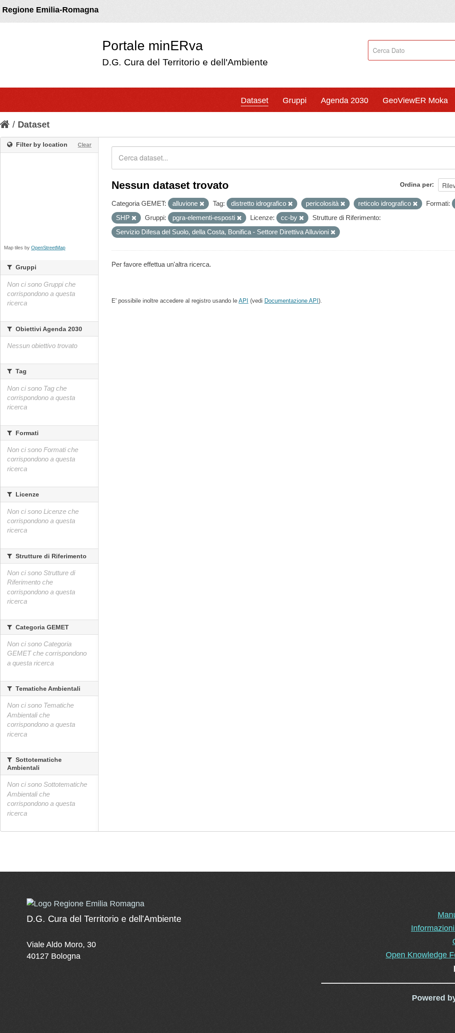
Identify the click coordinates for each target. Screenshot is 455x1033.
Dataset (254, 100)
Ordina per (416, 184)
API (243, 300)
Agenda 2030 (344, 100)
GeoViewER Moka (415, 100)
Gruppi (295, 100)
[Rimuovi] (202, 204)
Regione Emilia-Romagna (50, 9)
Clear (85, 145)
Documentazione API (291, 300)
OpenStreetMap (48, 247)
